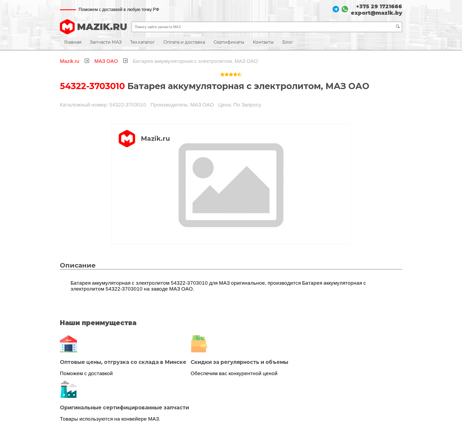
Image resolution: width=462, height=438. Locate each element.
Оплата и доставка (184, 42)
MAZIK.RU (102, 26)
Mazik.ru (69, 61)
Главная (73, 42)
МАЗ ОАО (106, 61)
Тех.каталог (142, 42)
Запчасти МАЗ (106, 42)
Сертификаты (229, 42)
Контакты (263, 42)
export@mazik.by (376, 13)
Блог (287, 42)
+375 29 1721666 (379, 6)
